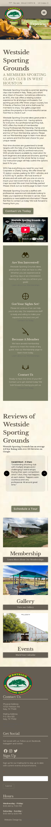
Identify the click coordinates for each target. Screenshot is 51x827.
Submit (8, 786)
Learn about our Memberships (25, 285)
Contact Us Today (26, 320)
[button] (44, 12)
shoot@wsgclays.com (13, 724)
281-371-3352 (9, 726)
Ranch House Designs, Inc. (34, 820)
